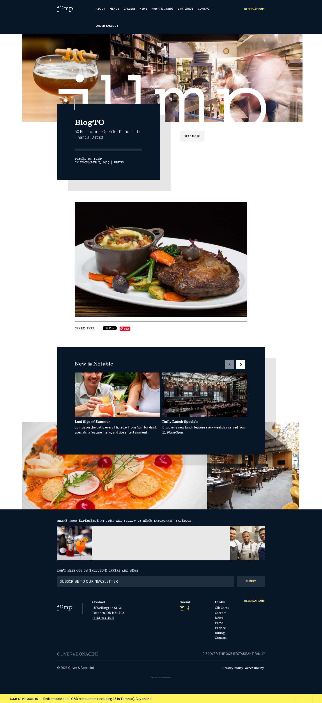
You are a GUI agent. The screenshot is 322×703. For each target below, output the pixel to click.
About (100, 8)
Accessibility (254, 668)
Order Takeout (107, 26)
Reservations (254, 9)
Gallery (129, 8)
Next (293, 111)
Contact (204, 8)
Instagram (163, 521)
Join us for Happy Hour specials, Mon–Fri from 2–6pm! (64, 698)
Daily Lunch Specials (180, 421)
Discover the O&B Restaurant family (233, 653)
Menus (114, 8)
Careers (220, 612)
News (143, 8)
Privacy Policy (232, 668)
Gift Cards (185, 8)
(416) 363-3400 (103, 618)
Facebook (184, 521)
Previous (282, 111)
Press (119, 162)
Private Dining (162, 8)
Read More (192, 136)
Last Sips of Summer (92, 421)
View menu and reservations (161, 677)
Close (317, 698)
